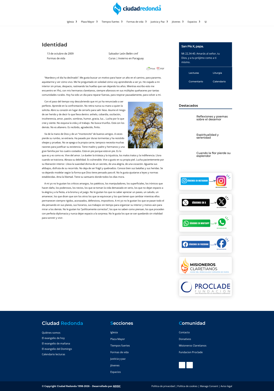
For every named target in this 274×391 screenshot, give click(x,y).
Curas (112, 58)
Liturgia (217, 72)
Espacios (192, 22)
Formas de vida (135, 22)
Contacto (184, 332)
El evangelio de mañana (56, 343)
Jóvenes (176, 22)
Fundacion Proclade (191, 352)
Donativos (185, 339)
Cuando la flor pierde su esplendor (213, 154)
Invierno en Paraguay (131, 58)
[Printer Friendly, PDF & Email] (155, 68)
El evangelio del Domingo (57, 349)
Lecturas (194, 72)
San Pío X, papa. (192, 46)
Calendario (219, 81)
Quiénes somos (51, 332)
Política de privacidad (163, 386)
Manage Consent (209, 386)
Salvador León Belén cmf (123, 53)
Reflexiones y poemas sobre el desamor (212, 118)
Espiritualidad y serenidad (207, 136)
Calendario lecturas (53, 354)
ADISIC (117, 386)
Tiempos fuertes (110, 22)
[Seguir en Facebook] (182, 365)
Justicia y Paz (158, 22)
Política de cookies (187, 386)
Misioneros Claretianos (192, 345)
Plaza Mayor (87, 22)
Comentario (196, 81)
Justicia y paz (118, 358)
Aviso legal (226, 386)
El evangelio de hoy (53, 338)
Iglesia (70, 22)
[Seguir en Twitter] (189, 365)
